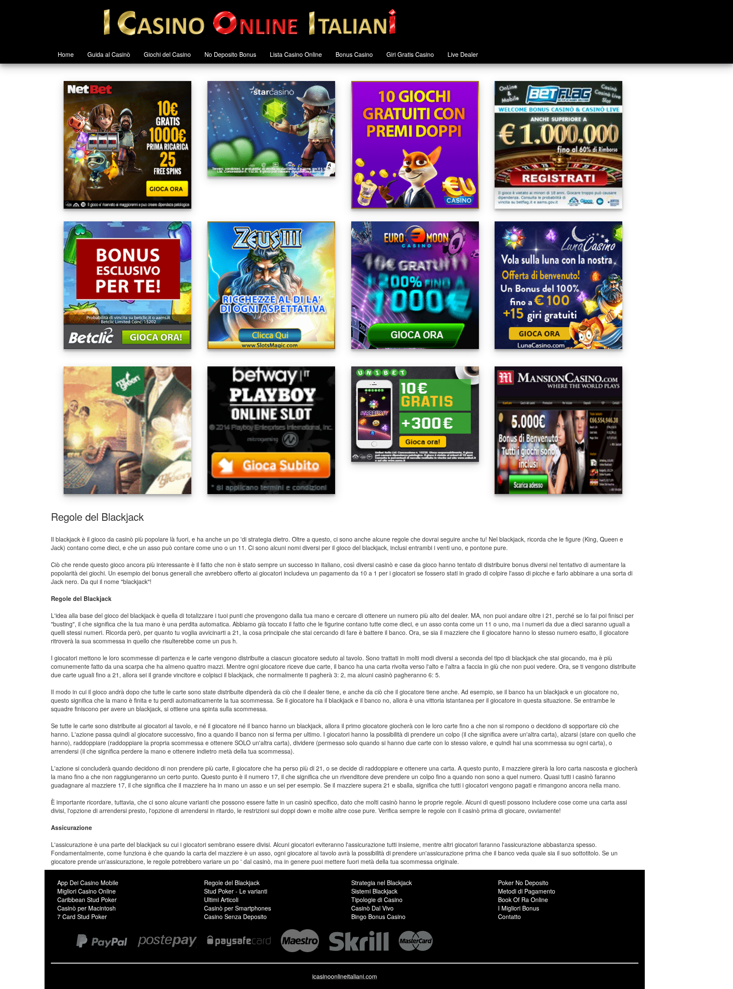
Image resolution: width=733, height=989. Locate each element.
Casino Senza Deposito (235, 916)
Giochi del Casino (167, 54)
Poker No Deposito (523, 882)
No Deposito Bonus (230, 54)
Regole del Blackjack (232, 882)
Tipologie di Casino (377, 899)
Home (66, 54)
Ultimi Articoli (221, 899)
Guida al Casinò (108, 54)
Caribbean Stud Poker (87, 899)
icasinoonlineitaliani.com (344, 976)
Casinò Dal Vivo (372, 908)
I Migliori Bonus (518, 908)
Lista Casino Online (296, 54)
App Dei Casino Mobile (87, 882)
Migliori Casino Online (86, 891)
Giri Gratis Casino (410, 54)
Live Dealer (463, 54)
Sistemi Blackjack (374, 891)
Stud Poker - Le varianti (235, 891)
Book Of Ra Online (523, 899)
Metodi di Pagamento (526, 891)
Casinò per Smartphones (237, 908)
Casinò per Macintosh (86, 908)
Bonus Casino (354, 54)
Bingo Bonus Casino (378, 916)
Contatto (509, 916)
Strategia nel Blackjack (381, 882)
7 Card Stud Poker (82, 916)
